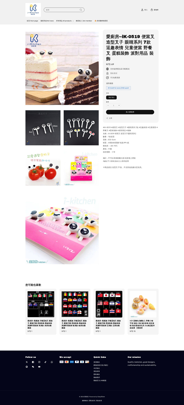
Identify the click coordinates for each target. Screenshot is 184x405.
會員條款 (97, 362)
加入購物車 (130, 112)
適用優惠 (109, 83)
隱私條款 (97, 374)
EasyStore (101, 396)
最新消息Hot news (47, 21)
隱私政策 (92, 400)
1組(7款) (111, 97)
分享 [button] (110, 118)
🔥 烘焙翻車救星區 (101, 21)
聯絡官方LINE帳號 (100, 380)
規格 (107, 93)
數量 (107, 102)
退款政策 (97, 371)
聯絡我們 (97, 377)
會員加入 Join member (84, 21)
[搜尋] (81, 10)
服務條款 (85, 400)
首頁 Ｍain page (32, 21)
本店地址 (97, 368)
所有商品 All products (64, 21)
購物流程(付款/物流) (101, 365)
